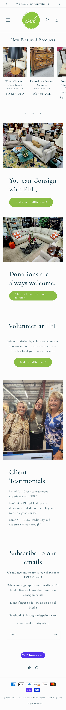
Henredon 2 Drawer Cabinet (42, 83)
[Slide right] (40, 112)
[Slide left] (25, 112)
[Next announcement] (59, 3)
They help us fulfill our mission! (31, 296)
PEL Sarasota (18, 697)
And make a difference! (31, 202)
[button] (8, 20)
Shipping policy (35, 703)
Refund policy (55, 697)
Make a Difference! (33, 362)
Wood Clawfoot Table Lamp (15, 83)
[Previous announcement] (6, 3)
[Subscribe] (55, 634)
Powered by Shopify (35, 697)
